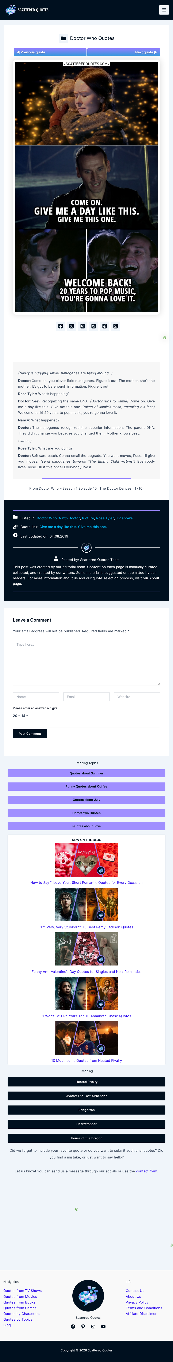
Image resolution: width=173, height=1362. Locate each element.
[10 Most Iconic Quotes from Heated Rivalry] (86, 1037)
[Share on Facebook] (60, 326)
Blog (7, 1325)
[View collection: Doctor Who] (63, 38)
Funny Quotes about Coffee (87, 786)
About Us (133, 1296)
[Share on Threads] (93, 326)
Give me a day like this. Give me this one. (73, 527)
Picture (88, 518)
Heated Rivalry (86, 1082)
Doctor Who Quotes (92, 38)
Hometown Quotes (86, 813)
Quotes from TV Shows (22, 1291)
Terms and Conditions (144, 1308)
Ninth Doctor (69, 518)
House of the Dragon (86, 1138)
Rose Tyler (105, 518)
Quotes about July (86, 800)
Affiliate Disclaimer (141, 1314)
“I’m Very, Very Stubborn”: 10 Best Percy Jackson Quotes (86, 927)
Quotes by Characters (21, 1314)
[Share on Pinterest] (82, 326)
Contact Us (135, 1291)
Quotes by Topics (17, 1319)
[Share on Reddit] (104, 326)
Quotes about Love (86, 826)
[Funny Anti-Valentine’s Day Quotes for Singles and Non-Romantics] (86, 948)
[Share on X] (71, 326)
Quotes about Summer (86, 773)
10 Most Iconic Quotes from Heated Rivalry (86, 1060)
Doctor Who (47, 518)
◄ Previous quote (31, 52)
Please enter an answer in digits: (35, 708)
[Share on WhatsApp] (115, 326)
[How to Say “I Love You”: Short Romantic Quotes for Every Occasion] (86, 859)
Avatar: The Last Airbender (86, 1096)
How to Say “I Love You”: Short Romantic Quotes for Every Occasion (86, 882)
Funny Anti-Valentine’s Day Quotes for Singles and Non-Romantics (87, 972)
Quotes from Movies (20, 1296)
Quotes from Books (19, 1302)
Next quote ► (146, 52)
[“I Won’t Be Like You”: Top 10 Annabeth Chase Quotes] (86, 993)
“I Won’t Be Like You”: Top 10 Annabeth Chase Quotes (86, 1016)
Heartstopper (86, 1124)
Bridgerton (86, 1110)
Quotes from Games (19, 1308)
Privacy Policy (137, 1302)
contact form (146, 1171)
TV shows (124, 518)
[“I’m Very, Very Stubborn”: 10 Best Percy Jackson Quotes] (86, 904)
